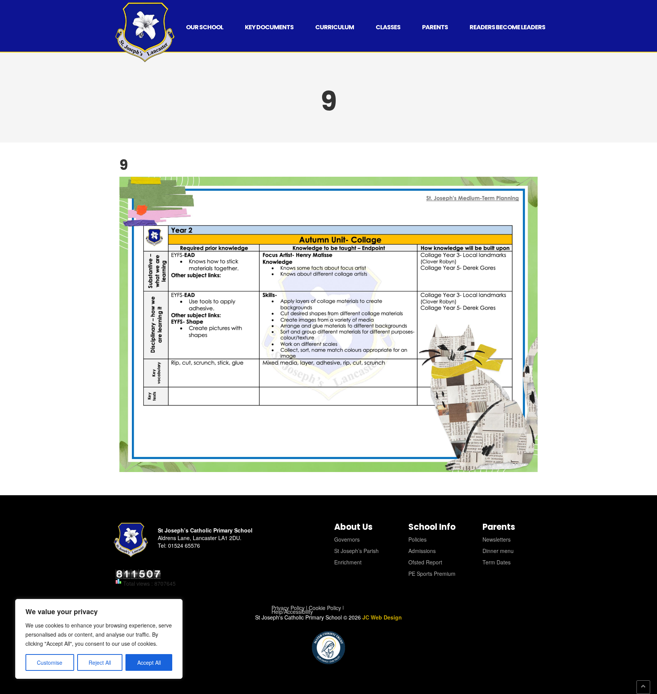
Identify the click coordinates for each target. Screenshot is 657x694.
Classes (388, 27)
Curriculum (334, 27)
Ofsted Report (425, 562)
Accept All (149, 662)
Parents (435, 27)
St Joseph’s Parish (356, 551)
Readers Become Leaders (507, 27)
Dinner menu (498, 551)
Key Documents (269, 27)
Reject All (100, 662)
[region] (98, 639)
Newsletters (496, 539)
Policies (417, 539)
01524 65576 (184, 545)
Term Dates (496, 562)
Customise (49, 662)
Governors (347, 539)
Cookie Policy (325, 608)
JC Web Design (382, 617)
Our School (204, 27)
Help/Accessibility (292, 611)
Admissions (422, 551)
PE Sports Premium (431, 573)
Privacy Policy (288, 608)
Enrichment (348, 562)
